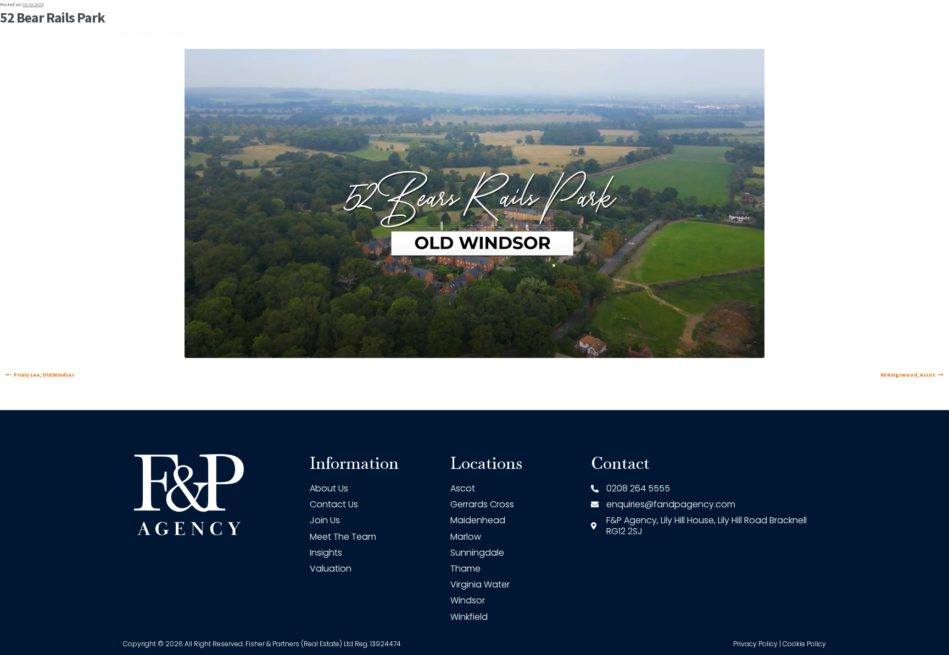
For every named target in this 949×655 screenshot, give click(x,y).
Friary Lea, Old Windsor (44, 374)
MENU (788, 55)
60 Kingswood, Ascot (907, 374)
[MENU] (815, 55)
